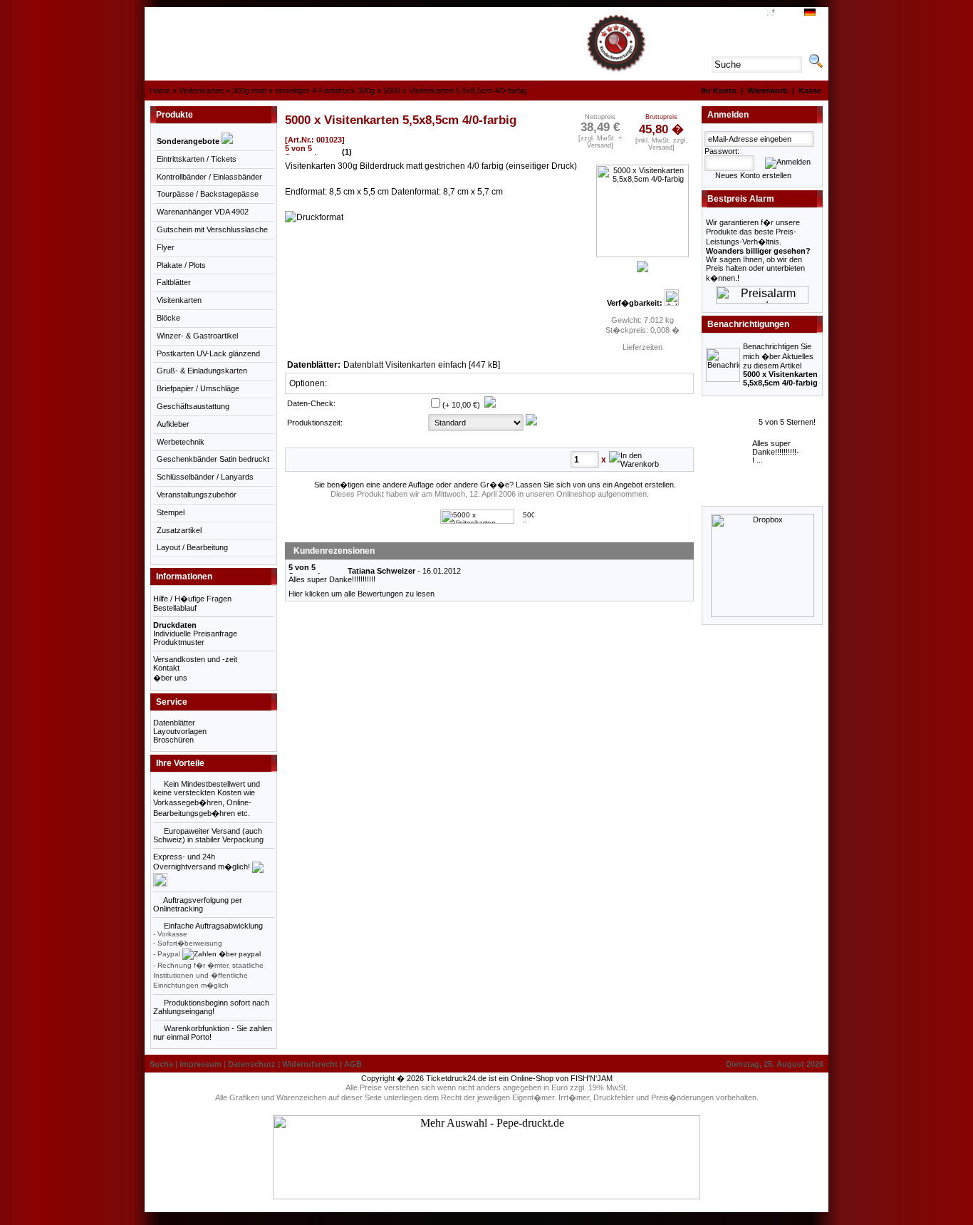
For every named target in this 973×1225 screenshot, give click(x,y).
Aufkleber (173, 424)
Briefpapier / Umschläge (198, 388)
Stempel (170, 512)
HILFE (731, 13)
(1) (347, 152)
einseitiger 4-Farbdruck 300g (325, 90)
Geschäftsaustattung (193, 406)
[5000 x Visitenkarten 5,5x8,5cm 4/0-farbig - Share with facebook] (477, 521)
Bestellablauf (175, 608)
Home (160, 90)
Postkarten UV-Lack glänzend (208, 353)
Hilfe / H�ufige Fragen (192, 598)
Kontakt (166, 667)
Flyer (166, 247)
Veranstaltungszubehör (196, 494)
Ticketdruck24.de (456, 1078)
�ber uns (170, 677)
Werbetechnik (180, 442)
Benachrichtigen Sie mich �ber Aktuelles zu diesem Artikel (780, 364)
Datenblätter (174, 722)
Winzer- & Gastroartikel (197, 335)
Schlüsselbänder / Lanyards (205, 476)
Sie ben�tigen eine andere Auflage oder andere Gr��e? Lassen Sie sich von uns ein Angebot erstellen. (494, 484)
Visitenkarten (201, 90)
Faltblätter (174, 282)
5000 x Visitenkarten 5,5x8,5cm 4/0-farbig (455, 90)
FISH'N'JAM (592, 1078)
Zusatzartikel (179, 530)
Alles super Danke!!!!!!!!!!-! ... (775, 452)
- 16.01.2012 (403, 571)
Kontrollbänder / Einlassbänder (209, 176)
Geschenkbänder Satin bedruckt (213, 459)
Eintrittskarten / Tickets (196, 159)
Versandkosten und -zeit (195, 659)
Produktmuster (178, 642)
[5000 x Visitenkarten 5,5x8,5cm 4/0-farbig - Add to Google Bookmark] (528, 520)
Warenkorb (767, 90)
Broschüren (173, 739)
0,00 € (786, 13)
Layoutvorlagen (180, 731)
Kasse (809, 90)
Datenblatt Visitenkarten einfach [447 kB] (422, 365)
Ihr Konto (719, 90)
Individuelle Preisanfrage (195, 633)
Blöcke (168, 318)
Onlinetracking (178, 908)
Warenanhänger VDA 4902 (203, 211)
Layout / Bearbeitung (192, 547)
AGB (753, 13)
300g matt (249, 90)
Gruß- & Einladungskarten (202, 370)
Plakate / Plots (181, 265)
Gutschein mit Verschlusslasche (212, 229)
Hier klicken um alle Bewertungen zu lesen (361, 593)
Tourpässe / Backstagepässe (208, 194)
